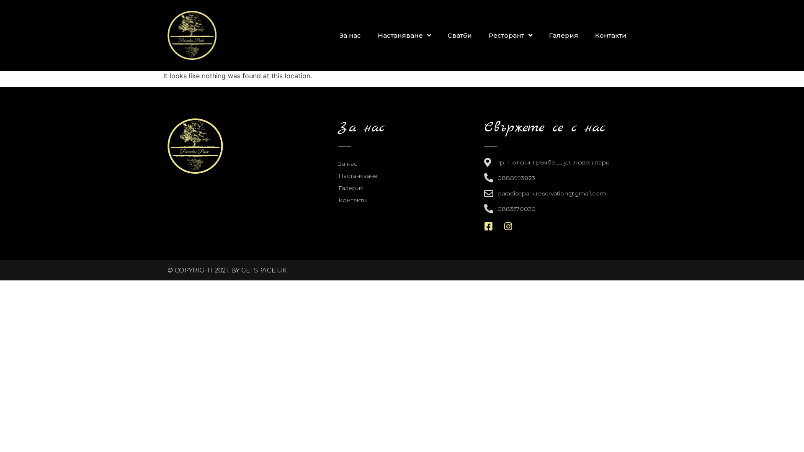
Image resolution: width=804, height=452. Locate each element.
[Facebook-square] (488, 226)
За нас (350, 35)
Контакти (610, 35)
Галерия (563, 35)
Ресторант (506, 35)
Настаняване (400, 35)
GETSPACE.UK (264, 270)
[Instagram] (508, 226)
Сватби (460, 35)
